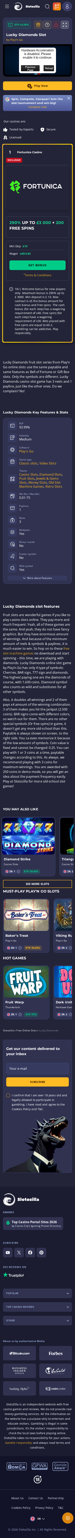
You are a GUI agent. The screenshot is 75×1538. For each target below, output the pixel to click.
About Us (17, 1498)
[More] (67, 1518)
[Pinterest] (41, 1252)
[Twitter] (19, 1252)
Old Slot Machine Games (40, 484)
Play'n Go (26, 451)
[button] (18, 872)
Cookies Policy (20, 1508)
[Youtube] (8, 1252)
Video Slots (47, 463)
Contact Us (35, 1498)
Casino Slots (28, 474)
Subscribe (37, 1082)
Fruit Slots (27, 478)
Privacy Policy (44, 1508)
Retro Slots (53, 486)
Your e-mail (18, 1068)
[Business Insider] (19, 1371)
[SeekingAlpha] (19, 1388)
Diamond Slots (50, 474)
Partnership (56, 1498)
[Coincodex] (55, 1388)
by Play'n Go (14, 39)
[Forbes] (55, 1353)
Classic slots (28, 463)
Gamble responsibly (18, 1443)
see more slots (37, 884)
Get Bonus (37, 265)
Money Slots (37, 482)
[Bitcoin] (19, 1353)
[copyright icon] (55, 1371)
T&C (60, 1508)
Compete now (37, 107)
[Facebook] (30, 1252)
